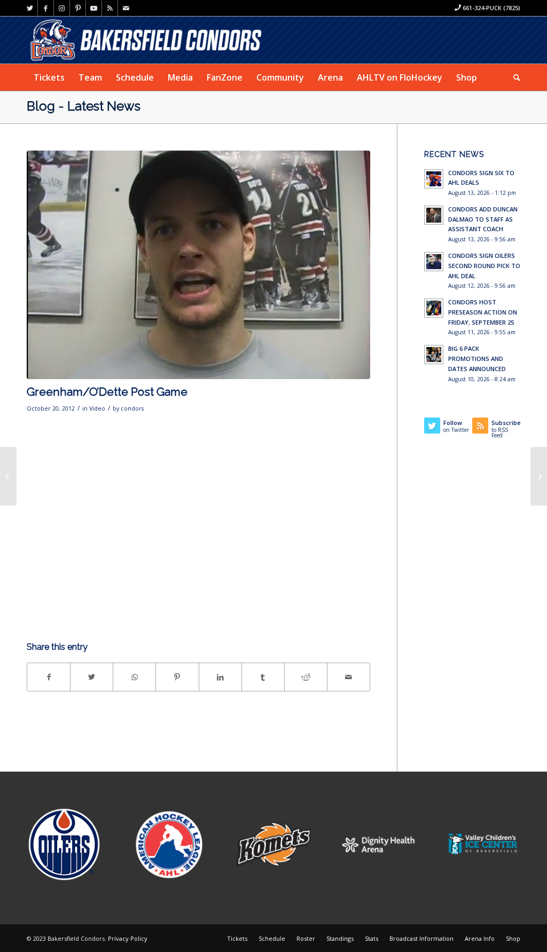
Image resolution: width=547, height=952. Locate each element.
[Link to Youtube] (93, 8)
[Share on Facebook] (48, 677)
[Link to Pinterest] (77, 8)
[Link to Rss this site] (110, 8)
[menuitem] (49, 77)
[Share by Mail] (348, 677)
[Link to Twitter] (29, 8)
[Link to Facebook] (45, 8)
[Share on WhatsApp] (134, 677)
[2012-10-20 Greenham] (198, 265)
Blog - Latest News (83, 106)
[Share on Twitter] (92, 677)
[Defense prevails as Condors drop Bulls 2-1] (538, 476)
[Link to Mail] (126, 8)
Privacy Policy (127, 938)
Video (97, 408)
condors (132, 408)
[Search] (513, 77)
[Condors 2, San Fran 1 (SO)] (8, 476)
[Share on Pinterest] (177, 677)
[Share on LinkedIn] (220, 677)
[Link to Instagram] (61, 8)
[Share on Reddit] (306, 677)
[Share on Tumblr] (263, 677)
